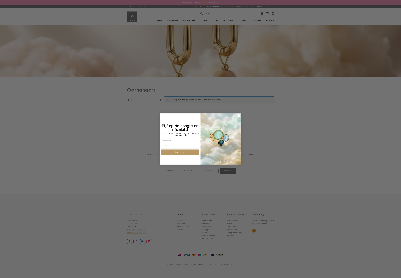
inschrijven (180, 152)
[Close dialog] (239, 115)
